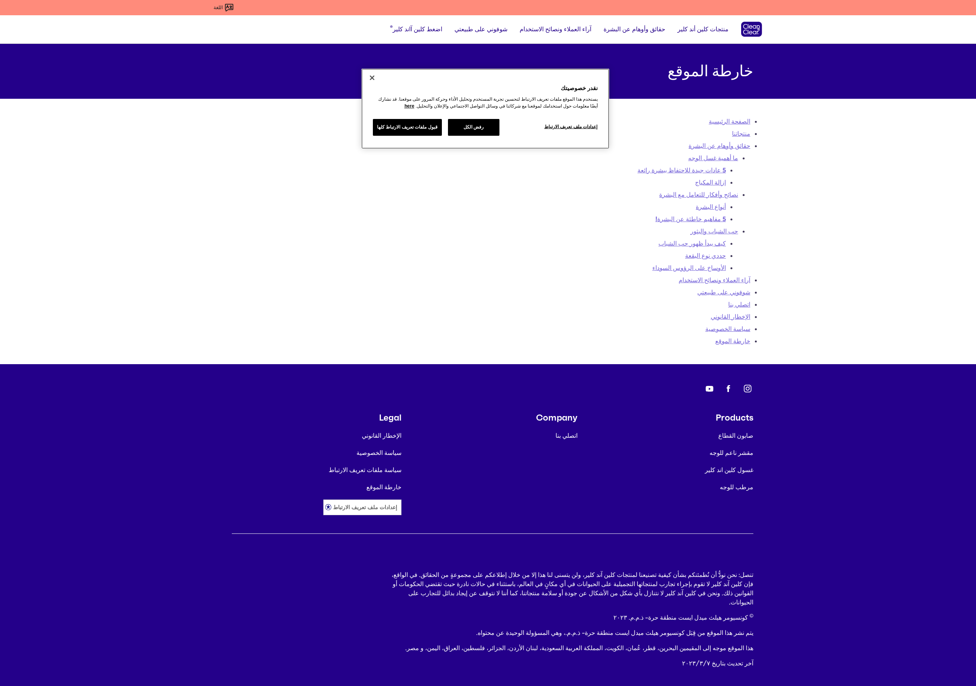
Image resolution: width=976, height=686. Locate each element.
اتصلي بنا (739, 304)
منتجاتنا (741, 133)
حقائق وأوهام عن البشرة (719, 145)
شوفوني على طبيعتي (723, 292)
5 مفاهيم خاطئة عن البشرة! (690, 219)
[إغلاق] (372, 77)
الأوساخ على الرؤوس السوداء (689, 267)
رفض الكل (474, 127)
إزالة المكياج (710, 182)
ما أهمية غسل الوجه (713, 158)
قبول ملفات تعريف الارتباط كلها (407, 127)
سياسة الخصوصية (727, 329)
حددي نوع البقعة (705, 255)
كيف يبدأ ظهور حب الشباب (692, 243)
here (409, 106)
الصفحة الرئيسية (729, 121)
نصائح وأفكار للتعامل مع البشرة (698, 194)
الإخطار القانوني (730, 316)
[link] (747, 388)
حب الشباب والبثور (714, 231)
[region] (485, 109)
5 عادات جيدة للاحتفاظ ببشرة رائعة (681, 170)
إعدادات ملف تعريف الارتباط (365, 507)
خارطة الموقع (732, 341)
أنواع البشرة (711, 206)
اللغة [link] (218, 7)
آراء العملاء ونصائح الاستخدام (714, 280)
